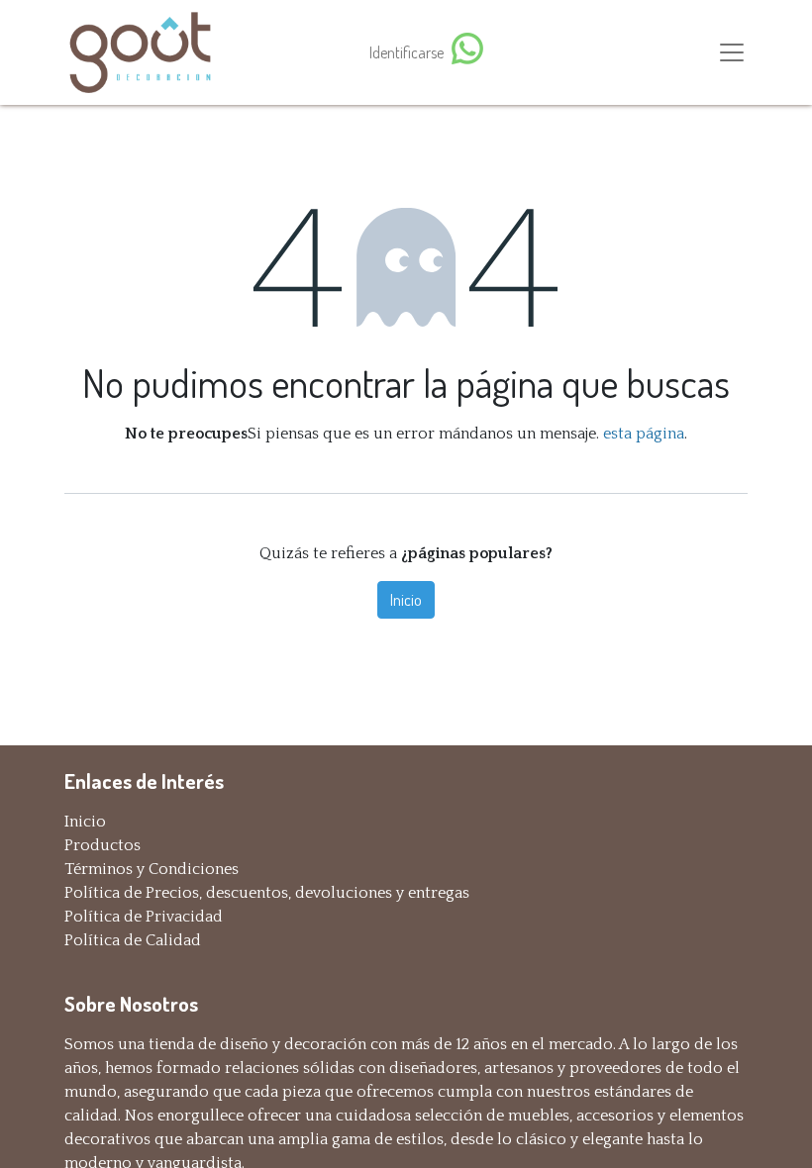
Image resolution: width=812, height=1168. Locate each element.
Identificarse (406, 52)
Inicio (406, 600)
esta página (643, 433)
